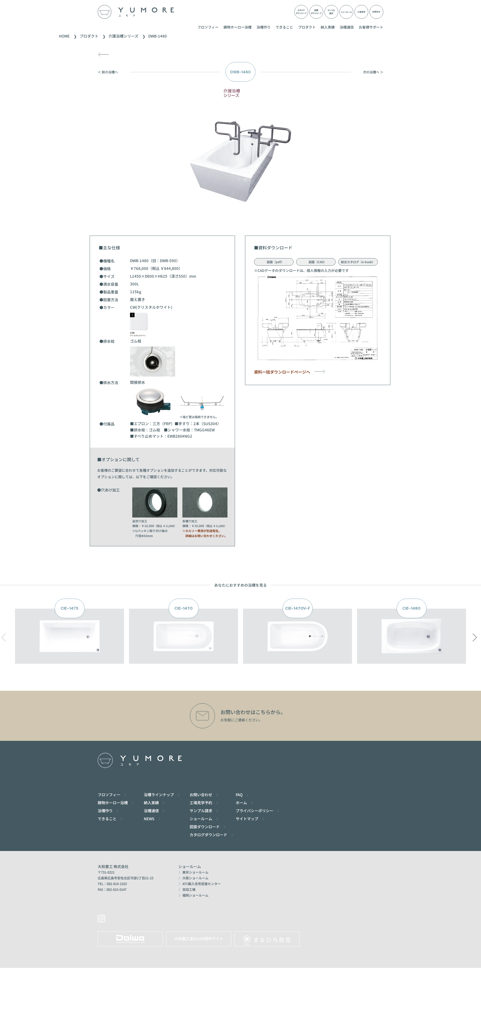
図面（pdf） (274, 262)
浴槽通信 (347, 27)
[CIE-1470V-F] (298, 660)
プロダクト (307, 27)
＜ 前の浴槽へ (108, 72)
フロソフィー (207, 27)
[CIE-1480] (412, 660)
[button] (474, 637)
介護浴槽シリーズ (123, 36)
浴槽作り (264, 27)
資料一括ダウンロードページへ (284, 372)
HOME (64, 36)
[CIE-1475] (70, 660)
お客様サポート (371, 27)
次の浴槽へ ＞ (373, 72)
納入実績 (328, 27)
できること (284, 27)
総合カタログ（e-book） (358, 262)
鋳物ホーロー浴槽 (237, 27)
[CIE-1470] (184, 660)
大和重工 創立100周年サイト (198, 938)
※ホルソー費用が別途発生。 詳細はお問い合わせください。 (204, 533)
